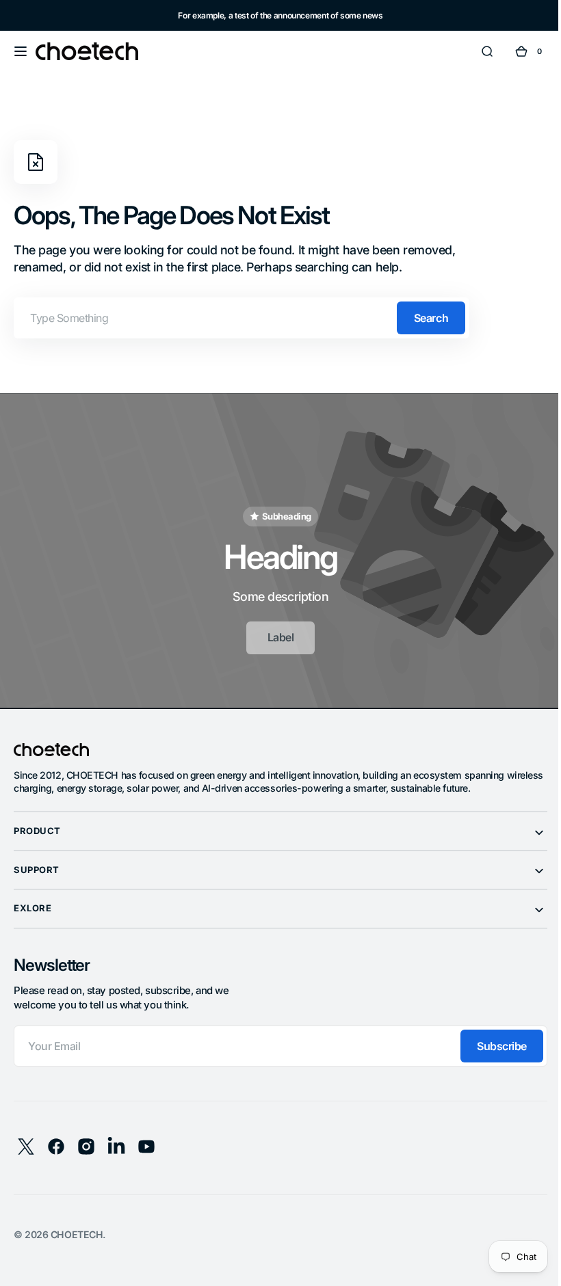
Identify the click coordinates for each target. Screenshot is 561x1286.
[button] (20, 51)
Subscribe (492, 1040)
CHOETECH (77, 1229)
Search (431, 318)
